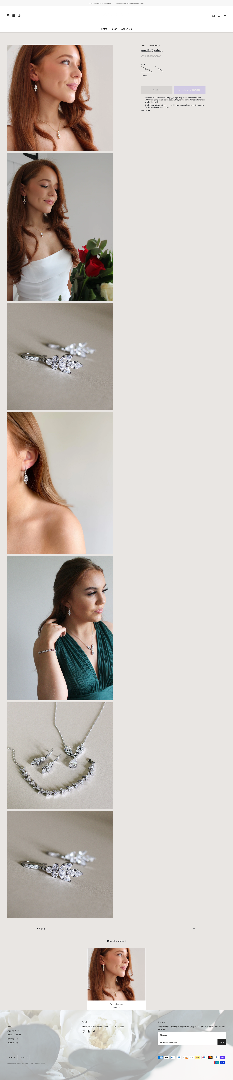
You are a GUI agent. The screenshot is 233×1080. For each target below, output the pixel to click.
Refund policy (12, 1039)
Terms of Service (14, 1035)
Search (10, 1027)
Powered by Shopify (39, 1064)
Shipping (41, 928)
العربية (11, 1057)
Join (222, 1042)
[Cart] (225, 16)
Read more (145, 110)
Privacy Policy (12, 1043)
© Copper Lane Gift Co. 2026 (17, 1064)
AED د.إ (23, 1057)
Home (143, 46)
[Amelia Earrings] (117, 974)
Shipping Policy (13, 1031)
